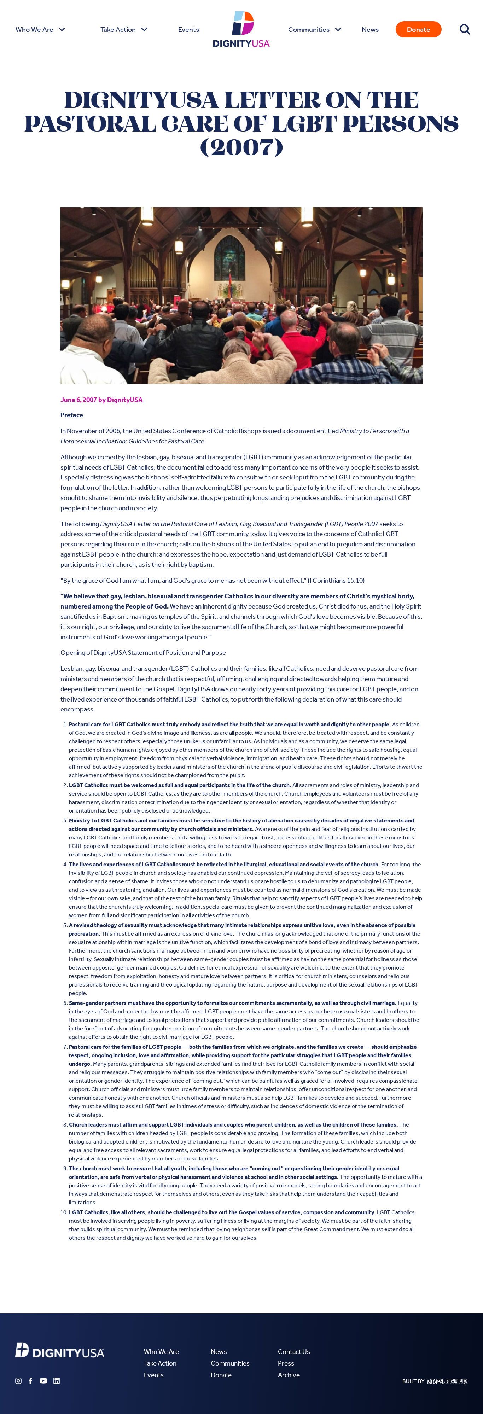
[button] (39, 29)
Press (286, 1363)
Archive (289, 1375)
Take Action (160, 1363)
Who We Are (161, 1352)
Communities (230, 1363)
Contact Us (294, 1352)
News (370, 29)
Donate (418, 29)
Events (188, 29)
